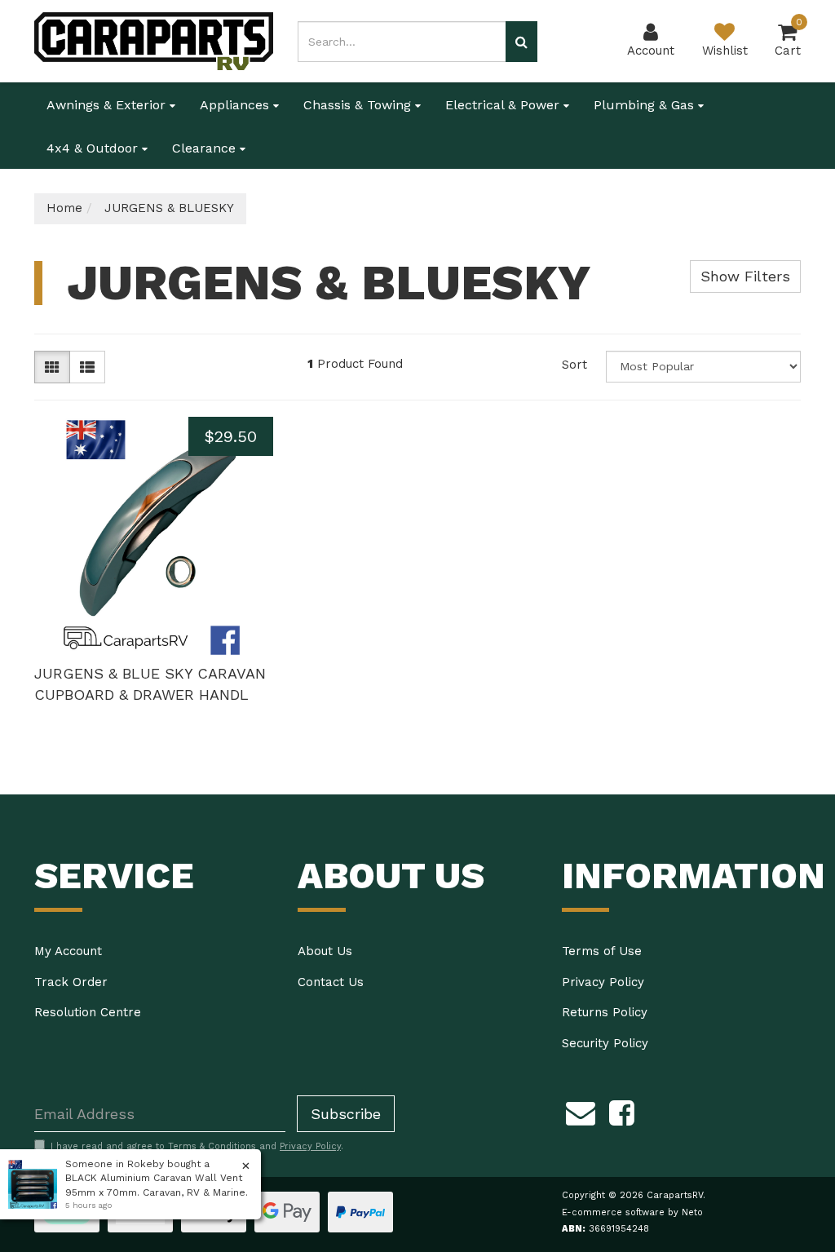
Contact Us (331, 982)
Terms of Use (602, 951)
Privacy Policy (603, 982)
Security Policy (605, 1043)
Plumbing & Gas (646, 105)
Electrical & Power (504, 105)
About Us (325, 951)
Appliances (236, 105)
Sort (574, 364)
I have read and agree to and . (197, 1146)
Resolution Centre (87, 1012)
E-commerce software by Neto (632, 1212)
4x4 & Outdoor (94, 148)
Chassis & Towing (359, 105)
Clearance (206, 148)
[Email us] (580, 1110)
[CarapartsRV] (153, 40)
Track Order (71, 982)
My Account (68, 951)
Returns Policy (604, 1012)
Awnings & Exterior (108, 105)
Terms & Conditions (212, 1146)
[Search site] (521, 41)
